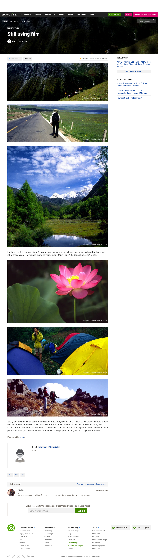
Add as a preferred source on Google (94, 58)
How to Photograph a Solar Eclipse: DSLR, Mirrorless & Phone (132, 84)
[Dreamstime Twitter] (13, 556)
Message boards (73, 537)
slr (23, 475)
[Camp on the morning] (57, 350)
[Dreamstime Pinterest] (18, 556)
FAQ (21, 540)
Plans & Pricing (25, 549)
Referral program (78, 546)
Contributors (13, 28)
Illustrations (50, 14)
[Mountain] (57, 81)
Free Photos (81, 14)
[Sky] (57, 123)
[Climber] (57, 397)
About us (47, 537)
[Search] (154, 21)
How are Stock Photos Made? (129, 98)
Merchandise (48, 546)
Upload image (73, 543)
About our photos (25, 531)
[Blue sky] (57, 196)
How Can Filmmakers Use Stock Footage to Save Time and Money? (132, 91)
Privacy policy (24, 546)
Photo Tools (96, 549)
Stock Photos (25, 14)
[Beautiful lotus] (57, 291)
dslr (10, 475)
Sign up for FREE (114, 14)
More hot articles (133, 71)
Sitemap (22, 543)
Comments (15, 59)
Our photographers (98, 546)
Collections (96, 543)
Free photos (96, 537)
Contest (70, 549)
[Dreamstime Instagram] (23, 556)
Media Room (48, 540)
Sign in (128, 14)
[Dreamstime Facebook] (8, 556)
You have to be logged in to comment (91, 484)
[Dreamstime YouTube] (32, 556)
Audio (70, 14)
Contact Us (23, 537)
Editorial (38, 14)
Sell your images (73, 531)
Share (28, 59)
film (16, 475)
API (69, 546)
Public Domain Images (100, 540)
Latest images (48, 531)
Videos (61, 14)
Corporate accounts (99, 531)
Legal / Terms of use (26, 534)
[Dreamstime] (9, 14)
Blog (92, 14)
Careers (46, 543)
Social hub (71, 540)
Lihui (14, 41)
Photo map (96, 534)
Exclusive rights (49, 534)
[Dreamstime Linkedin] (28, 556)
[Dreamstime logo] (11, 527)
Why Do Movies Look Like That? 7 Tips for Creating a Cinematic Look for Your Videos (134, 64)
